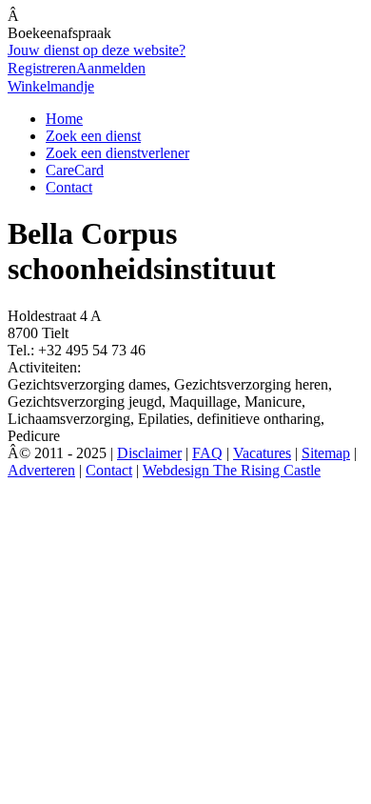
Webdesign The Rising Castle (232, 470)
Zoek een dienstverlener (117, 153)
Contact (69, 187)
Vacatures (262, 453)
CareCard (75, 170)
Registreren (42, 68)
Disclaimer (149, 453)
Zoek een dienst (93, 136)
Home (64, 119)
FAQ (207, 453)
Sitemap (326, 453)
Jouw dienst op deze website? (97, 50)
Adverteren (41, 470)
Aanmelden (111, 68)
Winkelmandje (51, 86)
